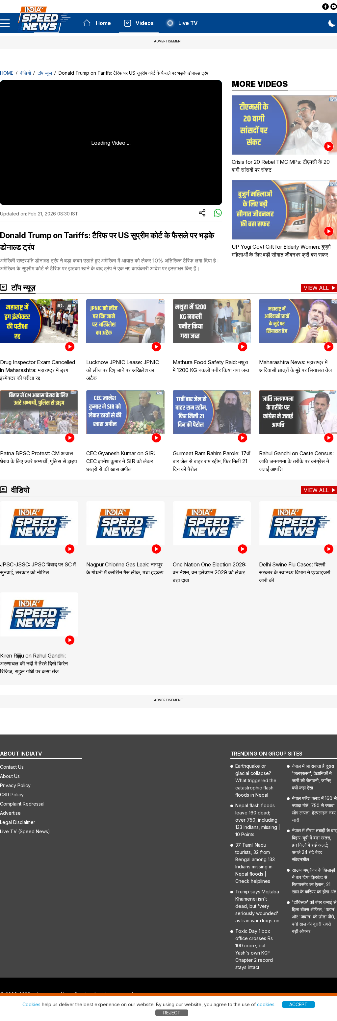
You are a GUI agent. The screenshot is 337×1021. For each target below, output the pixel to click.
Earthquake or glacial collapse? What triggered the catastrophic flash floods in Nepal (255, 780)
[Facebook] (325, 6)
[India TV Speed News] (43, 19)
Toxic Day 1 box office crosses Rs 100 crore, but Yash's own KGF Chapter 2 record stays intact (254, 949)
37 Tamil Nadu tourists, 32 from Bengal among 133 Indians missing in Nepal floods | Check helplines (255, 863)
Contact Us (12, 767)
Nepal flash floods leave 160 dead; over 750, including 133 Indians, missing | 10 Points (257, 820)
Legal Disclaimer (17, 822)
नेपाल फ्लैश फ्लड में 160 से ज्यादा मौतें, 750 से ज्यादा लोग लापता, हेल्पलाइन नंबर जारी (314, 809)
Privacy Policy (15, 785)
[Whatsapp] (218, 213)
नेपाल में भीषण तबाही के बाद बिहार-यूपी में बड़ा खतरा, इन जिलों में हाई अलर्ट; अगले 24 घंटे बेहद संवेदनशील (314, 845)
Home (103, 23)
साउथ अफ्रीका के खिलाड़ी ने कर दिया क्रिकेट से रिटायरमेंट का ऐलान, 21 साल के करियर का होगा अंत (314, 880)
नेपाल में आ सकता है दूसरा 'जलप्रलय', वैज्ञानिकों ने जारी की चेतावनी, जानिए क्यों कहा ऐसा (313, 776)
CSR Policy (12, 794)
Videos (145, 23)
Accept (298, 1004)
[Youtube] (333, 6)
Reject (172, 1012)
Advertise (10, 813)
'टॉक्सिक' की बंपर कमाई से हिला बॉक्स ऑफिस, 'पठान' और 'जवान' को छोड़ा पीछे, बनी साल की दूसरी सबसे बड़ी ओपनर (314, 916)
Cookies (31, 1004)
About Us (10, 776)
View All (316, 288)
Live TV (188, 23)
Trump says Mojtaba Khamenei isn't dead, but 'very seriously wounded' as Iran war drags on (257, 906)
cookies (265, 1004)
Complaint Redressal (22, 804)
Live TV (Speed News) (25, 831)
